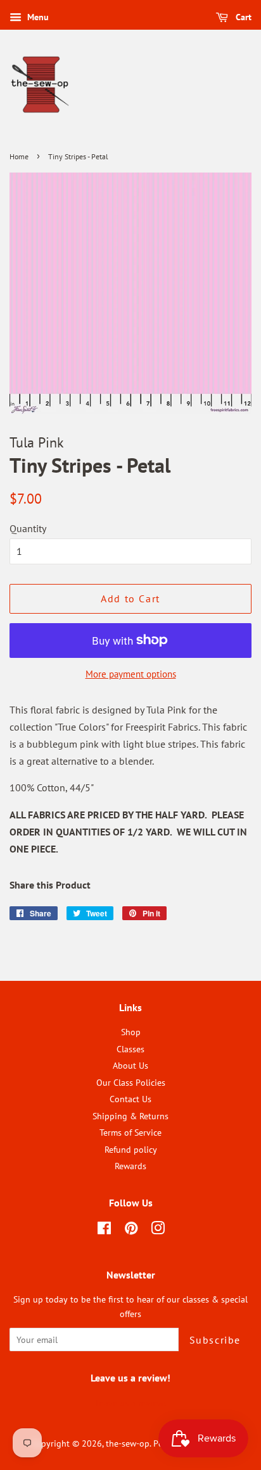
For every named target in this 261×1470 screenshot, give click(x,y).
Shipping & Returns (130, 1116)
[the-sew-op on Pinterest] (131, 1230)
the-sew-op (128, 1443)
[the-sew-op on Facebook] (104, 1230)
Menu (37, 17)
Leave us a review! (131, 1403)
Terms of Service (130, 1132)
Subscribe (215, 1339)
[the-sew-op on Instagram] (158, 1230)
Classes (130, 1049)
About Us (130, 1065)
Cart (242, 17)
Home (19, 156)
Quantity (28, 528)
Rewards (130, 1166)
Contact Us (130, 1099)
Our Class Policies (130, 1082)
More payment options (131, 674)
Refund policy (131, 1149)
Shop (131, 1032)
